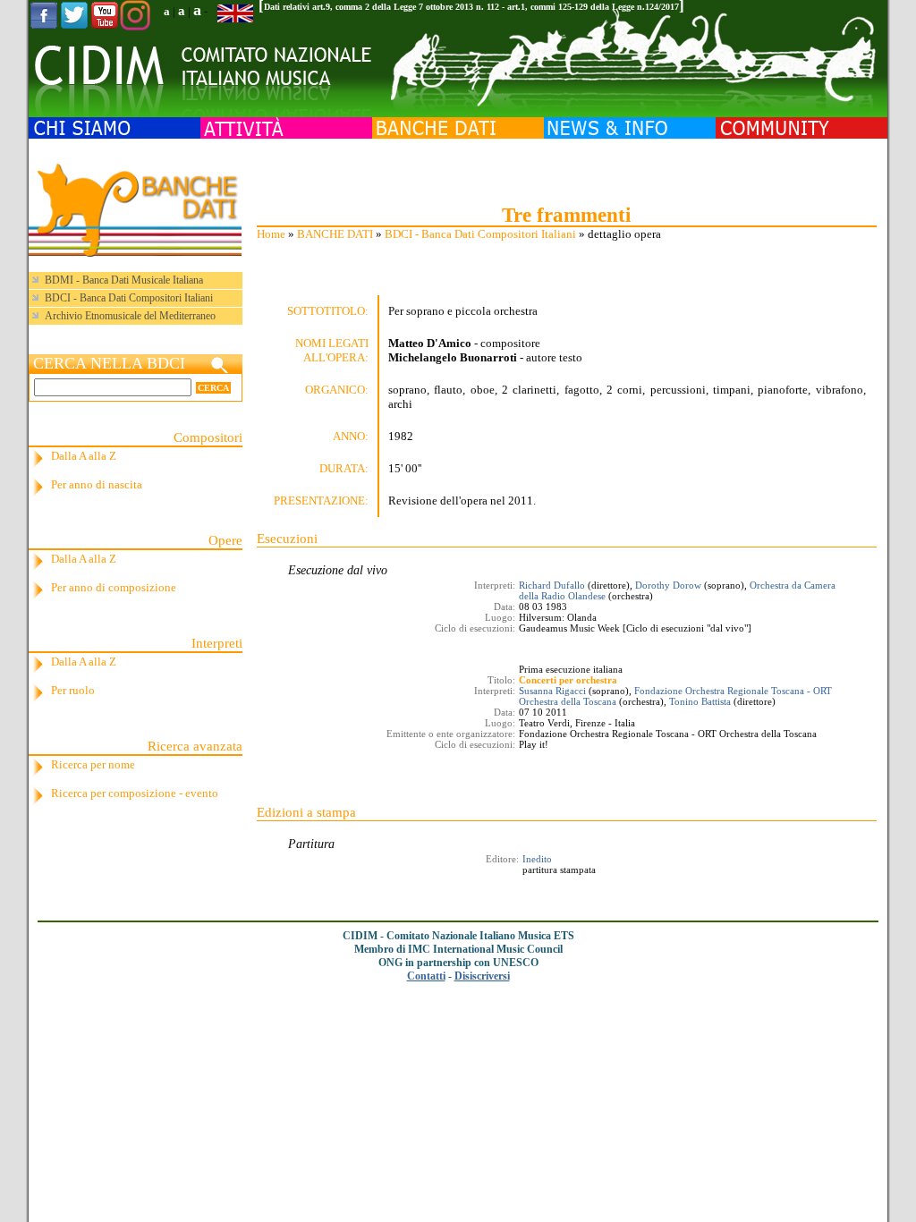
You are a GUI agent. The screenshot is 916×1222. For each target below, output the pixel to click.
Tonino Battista (700, 701)
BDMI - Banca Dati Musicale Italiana (124, 280)
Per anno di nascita (96, 484)
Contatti (426, 976)
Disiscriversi (482, 976)
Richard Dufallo (552, 585)
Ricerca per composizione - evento (134, 793)
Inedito (537, 858)
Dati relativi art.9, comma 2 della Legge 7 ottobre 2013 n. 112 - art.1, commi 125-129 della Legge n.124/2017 (471, 7)
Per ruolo (73, 690)
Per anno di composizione (113, 587)
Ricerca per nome (93, 764)
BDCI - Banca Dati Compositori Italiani (480, 234)
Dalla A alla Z (83, 455)
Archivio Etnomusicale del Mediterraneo (130, 316)
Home (271, 234)
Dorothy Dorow (668, 585)
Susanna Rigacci (552, 690)
